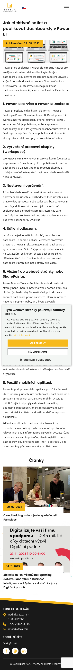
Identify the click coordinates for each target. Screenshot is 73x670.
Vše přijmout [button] (38, 342)
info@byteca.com (18, 629)
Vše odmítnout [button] (37, 351)
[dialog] (36, 335)
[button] (36, 359)
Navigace (66, 7)
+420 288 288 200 (19, 623)
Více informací (22, 335)
